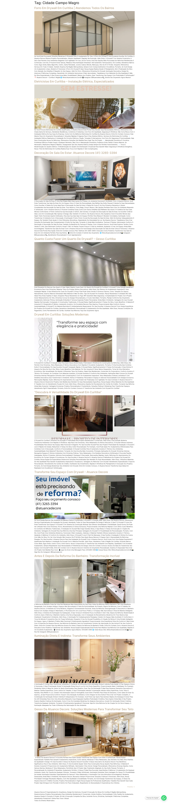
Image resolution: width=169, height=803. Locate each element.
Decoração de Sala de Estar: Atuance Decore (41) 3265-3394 (75, 153)
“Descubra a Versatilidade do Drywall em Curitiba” (68, 392)
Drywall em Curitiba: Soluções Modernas (61, 314)
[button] (164, 798)
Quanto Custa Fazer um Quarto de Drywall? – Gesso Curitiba (75, 239)
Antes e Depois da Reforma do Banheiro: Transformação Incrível (77, 556)
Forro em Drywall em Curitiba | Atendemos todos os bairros (74, 8)
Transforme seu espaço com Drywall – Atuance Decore (71, 472)
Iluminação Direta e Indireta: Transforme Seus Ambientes (72, 635)
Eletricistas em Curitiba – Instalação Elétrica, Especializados (74, 81)
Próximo (131, 787)
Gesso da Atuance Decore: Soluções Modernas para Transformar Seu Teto (83, 709)
